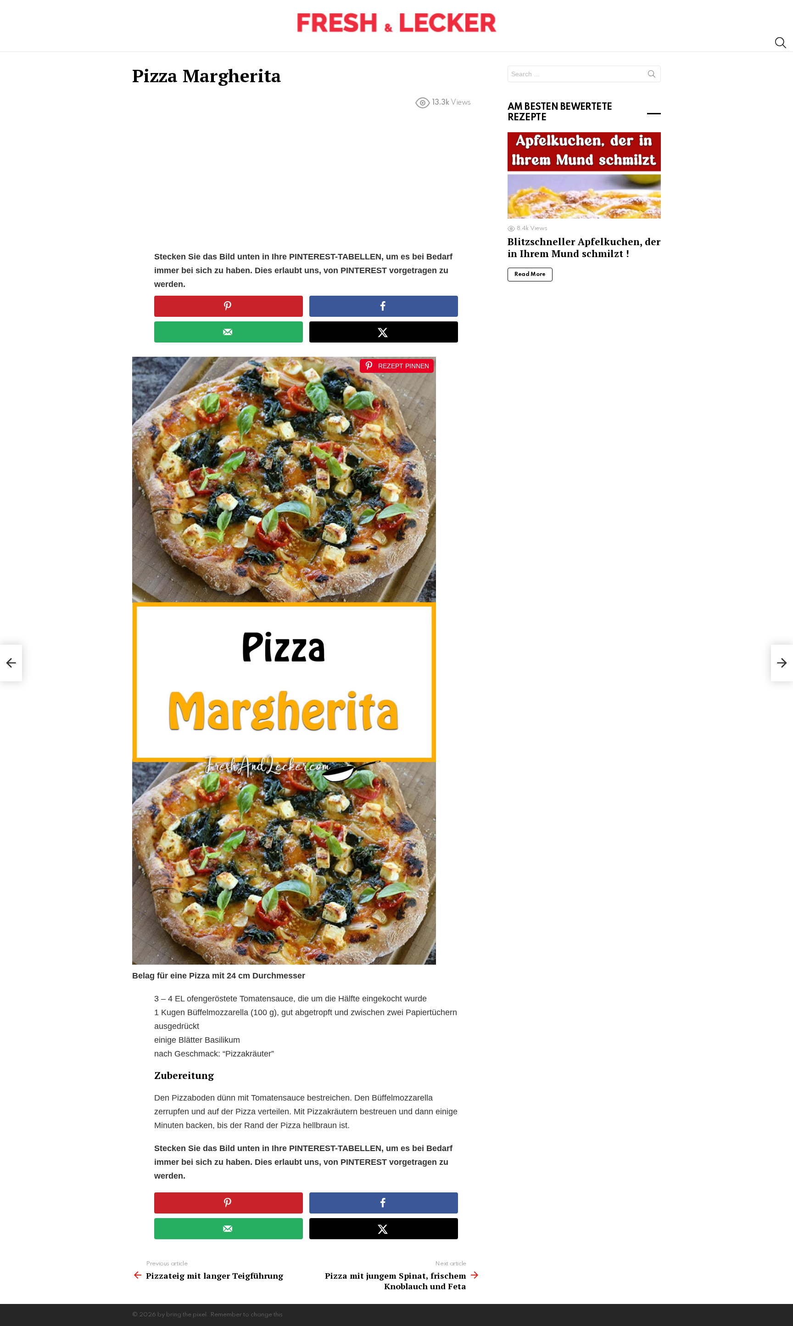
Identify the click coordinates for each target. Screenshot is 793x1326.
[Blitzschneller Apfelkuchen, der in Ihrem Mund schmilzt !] (584, 175)
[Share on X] (383, 332)
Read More (530, 274)
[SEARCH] (780, 43)
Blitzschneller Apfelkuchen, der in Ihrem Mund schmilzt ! (584, 247)
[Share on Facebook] (383, 306)
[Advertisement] (306, 182)
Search (651, 76)
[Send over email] (228, 332)
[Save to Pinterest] (228, 306)
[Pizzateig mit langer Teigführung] (11, 663)
